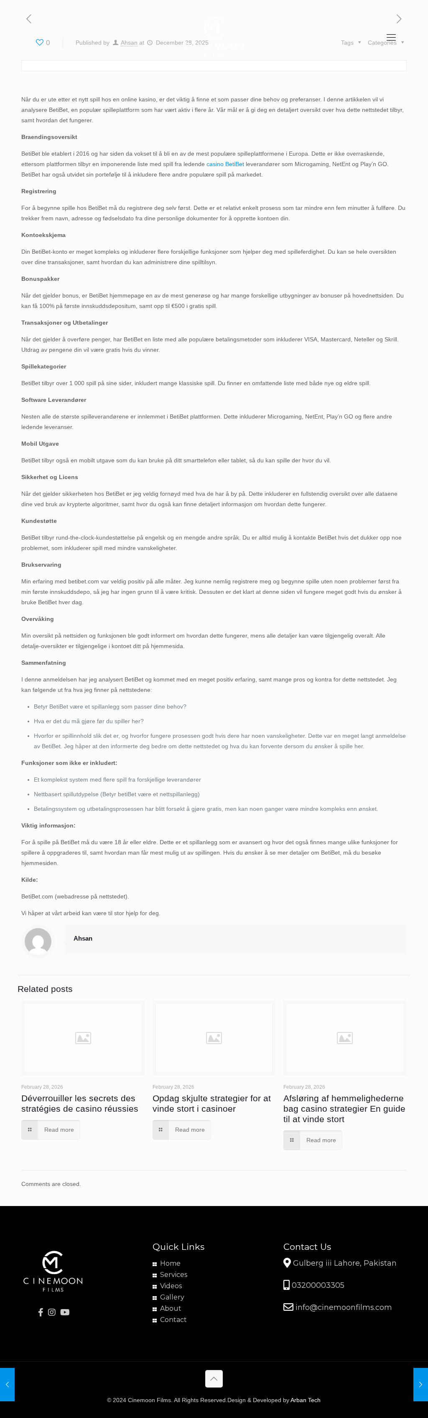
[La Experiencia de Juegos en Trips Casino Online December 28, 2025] (7, 1384)
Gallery (172, 1297)
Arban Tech (305, 1400)
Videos (171, 1286)
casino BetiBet (225, 164)
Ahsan (83, 938)
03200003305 (317, 1285)
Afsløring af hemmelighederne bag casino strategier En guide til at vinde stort (344, 1108)
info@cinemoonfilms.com (342, 1307)
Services (173, 1275)
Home (170, 1263)
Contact (173, 1320)
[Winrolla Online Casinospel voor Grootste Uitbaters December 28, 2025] (420, 1384)
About (170, 1308)
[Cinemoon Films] (213, 37)
